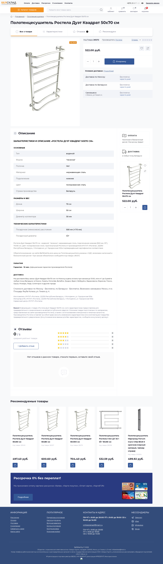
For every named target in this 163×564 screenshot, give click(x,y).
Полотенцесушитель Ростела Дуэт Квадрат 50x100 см (80, 439)
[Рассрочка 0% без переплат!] (134, 491)
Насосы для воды (54, 520)
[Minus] (87, 61)
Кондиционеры (53, 529)
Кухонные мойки (53, 531)
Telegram (138, 517)
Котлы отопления (54, 526)
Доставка (35, 3)
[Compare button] (147, 48)
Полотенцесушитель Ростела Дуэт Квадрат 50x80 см (52, 439)
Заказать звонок (152, 3)
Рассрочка (46, 3)
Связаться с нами (17, 529)
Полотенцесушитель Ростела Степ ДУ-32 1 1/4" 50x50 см (109, 439)
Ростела (119, 40)
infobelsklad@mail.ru (93, 525)
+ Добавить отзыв (26, 346)
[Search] (101, 9)
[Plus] (98, 61)
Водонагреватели (54, 523)
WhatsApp (139, 525)
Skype (137, 529)
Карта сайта (15, 531)
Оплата (27, 3)
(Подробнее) (109, 71)
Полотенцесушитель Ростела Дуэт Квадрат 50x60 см (23, 439)
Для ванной (19, 16)
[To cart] (144, 207)
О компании (57, 3)
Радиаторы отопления (56, 517)
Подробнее (23, 497)
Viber (137, 521)
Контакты (68, 3)
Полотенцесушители (35, 16)
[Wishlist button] (141, 48)
